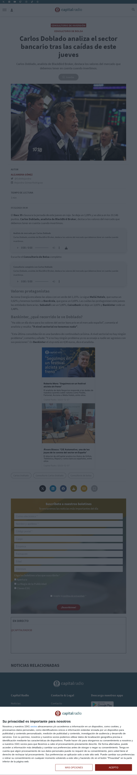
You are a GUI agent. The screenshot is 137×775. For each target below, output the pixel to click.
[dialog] (68, 741)
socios (33, 726)
